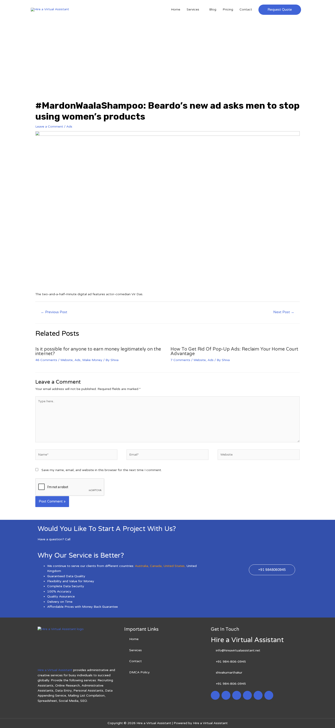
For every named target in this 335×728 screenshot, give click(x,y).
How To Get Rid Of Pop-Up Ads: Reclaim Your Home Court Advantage (234, 351)
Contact (246, 9)
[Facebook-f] (215, 695)
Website (66, 360)
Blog (212, 9)
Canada (156, 566)
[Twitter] (226, 695)
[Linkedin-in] (236, 695)
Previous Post (54, 312)
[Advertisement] (167, 53)
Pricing (228, 9)
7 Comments (180, 360)
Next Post (283, 312)
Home (175, 9)
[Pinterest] (258, 695)
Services (193, 9)
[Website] (259, 455)
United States (174, 566)
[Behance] (268, 695)
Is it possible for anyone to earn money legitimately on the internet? (98, 351)
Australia (141, 566)
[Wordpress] (247, 695)
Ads (69, 126)
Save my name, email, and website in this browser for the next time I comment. (101, 470)
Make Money (92, 360)
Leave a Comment (49, 126)
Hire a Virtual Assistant (55, 670)
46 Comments (46, 360)
